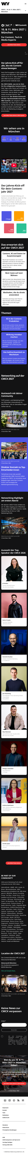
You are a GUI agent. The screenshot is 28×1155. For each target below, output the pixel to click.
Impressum (5, 1107)
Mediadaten (5, 1115)
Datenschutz (5, 1127)
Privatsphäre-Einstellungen (9, 1130)
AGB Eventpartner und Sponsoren (11, 1140)
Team (3, 1112)
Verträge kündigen (7, 1142)
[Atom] (23, 1100)
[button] (14, 574)
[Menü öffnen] (25, 4)
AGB (3, 1137)
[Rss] (18, 1100)
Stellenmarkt (5, 1117)
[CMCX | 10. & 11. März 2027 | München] (25, 10)
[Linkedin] (5, 1100)
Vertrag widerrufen (7, 1144)
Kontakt (4, 1110)
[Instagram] (9, 1100)
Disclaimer (5, 1125)
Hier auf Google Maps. (8, 971)
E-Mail (3, 1021)
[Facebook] (14, 1100)
